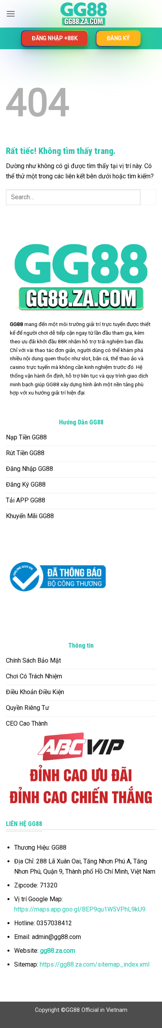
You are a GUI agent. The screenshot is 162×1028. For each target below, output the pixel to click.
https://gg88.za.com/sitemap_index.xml (94, 964)
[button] (10, 13)
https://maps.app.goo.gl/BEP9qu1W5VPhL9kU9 (79, 909)
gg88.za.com (57, 950)
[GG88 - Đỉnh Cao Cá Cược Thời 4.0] (83, 14)
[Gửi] (148, 197)
